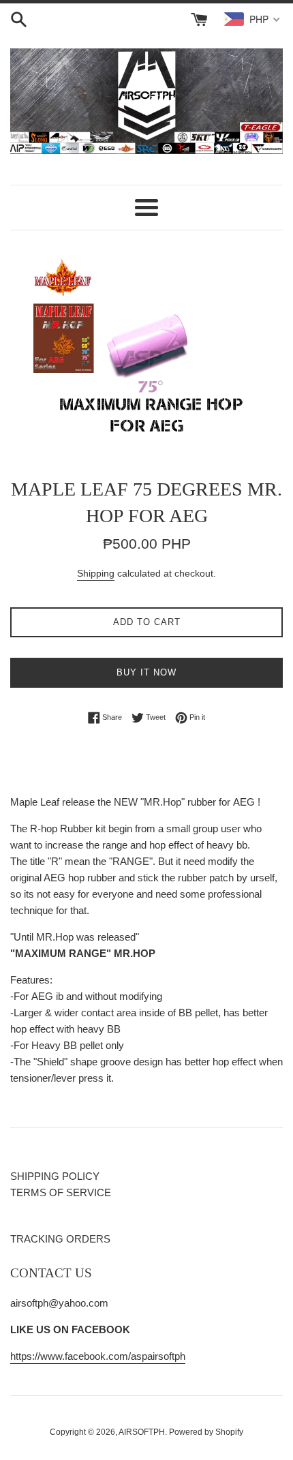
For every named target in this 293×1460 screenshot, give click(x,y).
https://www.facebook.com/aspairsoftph (97, 1356)
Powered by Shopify (206, 1432)
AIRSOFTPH (142, 1432)
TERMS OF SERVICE (60, 1192)
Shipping (95, 573)
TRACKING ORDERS (60, 1239)
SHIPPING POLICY (54, 1176)
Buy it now (146, 672)
